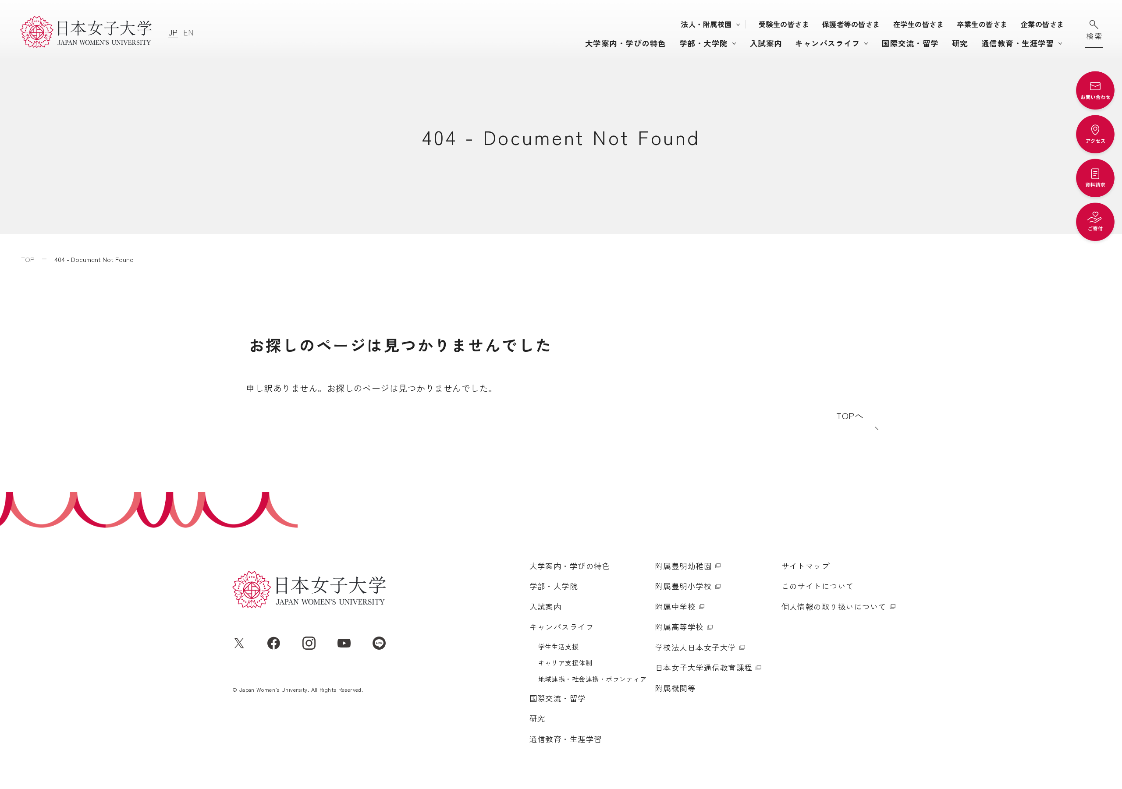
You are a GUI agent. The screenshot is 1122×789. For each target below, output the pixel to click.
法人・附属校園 (706, 24)
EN (188, 32)
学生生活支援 (558, 646)
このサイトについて (817, 585)
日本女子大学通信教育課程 (704, 667)
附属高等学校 (679, 626)
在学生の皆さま (918, 24)
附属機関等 (675, 688)
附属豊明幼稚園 (683, 565)
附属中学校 (675, 606)
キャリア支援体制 (565, 662)
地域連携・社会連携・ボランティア (592, 678)
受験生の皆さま (784, 24)
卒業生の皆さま (982, 24)
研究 (960, 43)
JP (173, 32)
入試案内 (766, 43)
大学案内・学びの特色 (625, 43)
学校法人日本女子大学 (695, 647)
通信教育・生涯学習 (1017, 43)
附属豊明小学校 (683, 585)
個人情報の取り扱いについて (834, 606)
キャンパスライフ (827, 43)
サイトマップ (805, 565)
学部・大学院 (703, 43)
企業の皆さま (1042, 24)
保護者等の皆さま (851, 24)
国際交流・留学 (910, 43)
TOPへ (849, 415)
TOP (28, 259)
